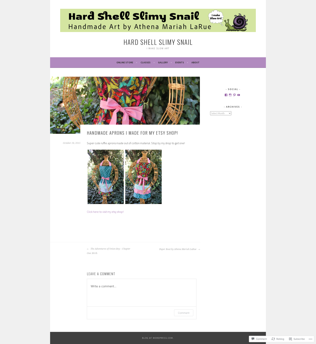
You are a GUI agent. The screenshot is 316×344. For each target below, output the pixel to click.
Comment (183, 312)
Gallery (163, 62)
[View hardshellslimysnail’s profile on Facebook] (226, 95)
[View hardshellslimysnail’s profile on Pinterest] (234, 95)
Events (179, 62)
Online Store (124, 62)
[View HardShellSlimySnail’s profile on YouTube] (238, 95)
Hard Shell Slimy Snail (158, 42)
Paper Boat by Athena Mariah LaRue (178, 249)
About (195, 62)
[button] (106, 177)
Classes (146, 62)
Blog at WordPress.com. (158, 337)
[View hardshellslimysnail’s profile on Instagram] (230, 95)
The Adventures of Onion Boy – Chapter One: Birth (108, 251)
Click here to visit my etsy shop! (105, 212)
